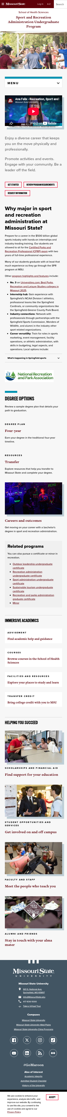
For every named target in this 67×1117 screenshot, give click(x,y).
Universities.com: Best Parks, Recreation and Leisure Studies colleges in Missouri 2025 (34, 286)
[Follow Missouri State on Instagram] (40, 1040)
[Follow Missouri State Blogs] (40, 1053)
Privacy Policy (14, 1112)
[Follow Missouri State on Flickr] (53, 1053)
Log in (40, 4)
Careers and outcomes (23, 520)
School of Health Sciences (33, 12)
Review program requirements (41, 184)
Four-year (13, 430)
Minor (16, 603)
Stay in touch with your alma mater (28, 942)
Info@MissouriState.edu (34, 997)
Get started (13, 184)
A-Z (49, 4)
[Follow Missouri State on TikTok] (53, 1040)
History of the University (33, 1085)
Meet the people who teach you (30, 886)
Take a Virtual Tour (32, 1006)
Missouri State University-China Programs (33, 1029)
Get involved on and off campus (31, 831)
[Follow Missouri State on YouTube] (14, 1053)
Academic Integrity (33, 1076)
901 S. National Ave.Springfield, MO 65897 (34, 991)
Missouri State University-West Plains (33, 1024)
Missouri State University (33, 1020)
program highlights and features (30, 276)
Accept (52, 1097)
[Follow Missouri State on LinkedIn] (27, 1053)
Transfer (12, 461)
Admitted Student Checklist (33, 1080)
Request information (17, 193)
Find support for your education (31, 774)
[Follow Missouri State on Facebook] (14, 1040)
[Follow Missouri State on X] (27, 1040)
